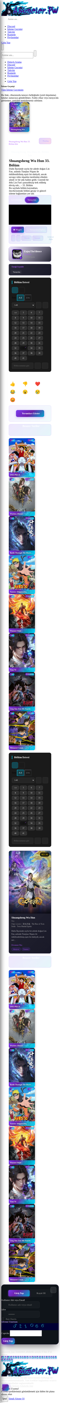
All (2, 1357)
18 (32, 328)
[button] (14, 384)
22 (32, 333)
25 (24, 338)
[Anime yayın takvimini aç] (5, 1387)
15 (40, 323)
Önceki (27, 238)
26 (32, 338)
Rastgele (11, 34)
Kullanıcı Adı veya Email (13, 1300)
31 (40, 343)
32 (16, 348)
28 (16, 343)
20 (16, 333)
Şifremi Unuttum (9, 1322)
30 (32, 343)
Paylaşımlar (13, 37)
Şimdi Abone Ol (16, 1398)
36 (16, 353)
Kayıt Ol (41, 1293)
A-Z (20, 298)
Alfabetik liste (8, 1352)
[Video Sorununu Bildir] (18, 238)
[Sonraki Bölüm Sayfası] (45, 305)
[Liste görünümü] (22, 290)
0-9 (8, 1357)
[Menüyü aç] (2, 47)
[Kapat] (26, 91)
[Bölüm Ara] (38, 841)
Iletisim (15, 1386)
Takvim (11, 32)
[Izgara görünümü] (15, 290)
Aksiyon (16, 949)
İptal (4, 1398)
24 (16, 338)
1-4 (16, 313)
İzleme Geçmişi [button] (14, 29)
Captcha (5, 1333)
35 (40, 348)
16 (16, 328)
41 (24, 358)
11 (40, 318)
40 (16, 358)
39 (40, 353)
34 (32, 348)
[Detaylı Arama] (43, 19)
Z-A (28, 298)
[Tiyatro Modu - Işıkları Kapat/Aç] (13, 238)
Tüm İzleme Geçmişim (12, 90)
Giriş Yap (5, 42)
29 (24, 343)
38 (32, 353)
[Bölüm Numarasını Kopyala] (45, 841)
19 (40, 328)
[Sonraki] (34, 432)
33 (24, 348)
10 (32, 318)
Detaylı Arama (14, 62)
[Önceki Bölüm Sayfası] (38, 305)
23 (40, 333)
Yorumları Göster (31, 413)
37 (24, 353)
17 (24, 328)
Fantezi (25, 949)
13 (24, 323)
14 (32, 323)
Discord (11, 26)
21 (24, 333)
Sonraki (37, 238)
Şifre (3, 1309)
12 (16, 323)
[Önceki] (26, 432)
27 (40, 338)
